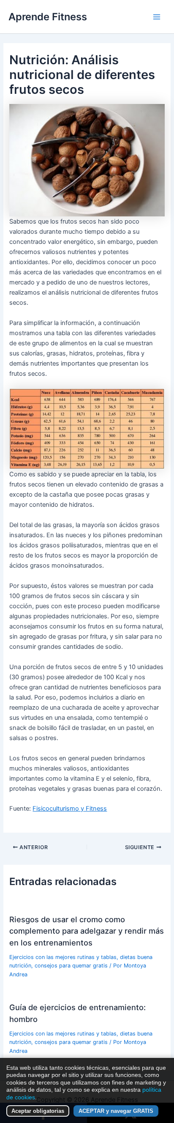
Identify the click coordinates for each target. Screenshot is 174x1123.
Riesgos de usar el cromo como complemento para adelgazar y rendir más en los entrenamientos (86, 931)
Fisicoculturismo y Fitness (70, 808)
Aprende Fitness (47, 17)
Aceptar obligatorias (37, 1111)
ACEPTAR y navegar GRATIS (116, 1111)
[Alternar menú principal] (157, 17)
